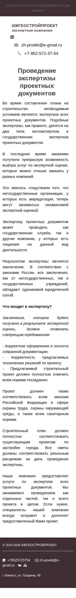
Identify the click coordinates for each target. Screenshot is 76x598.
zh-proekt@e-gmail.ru (41, 45)
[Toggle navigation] (12, 37)
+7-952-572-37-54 (41, 53)
